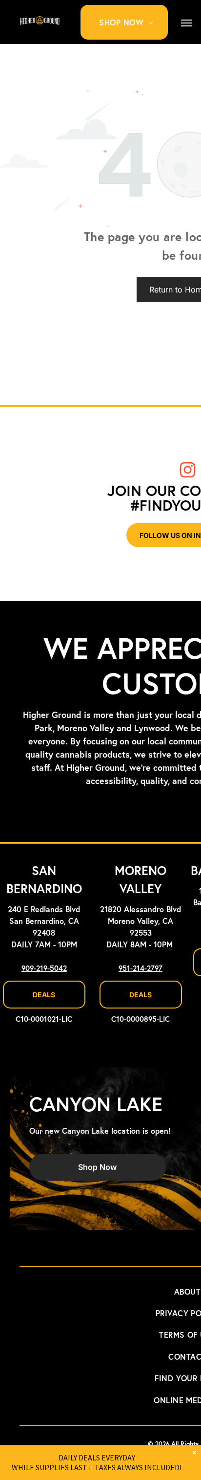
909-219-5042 (44, 968)
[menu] (186, 23)
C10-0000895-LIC (140, 1019)
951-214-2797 (140, 968)
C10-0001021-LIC (44, 1019)
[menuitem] (130, 22)
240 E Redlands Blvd (44, 910)
